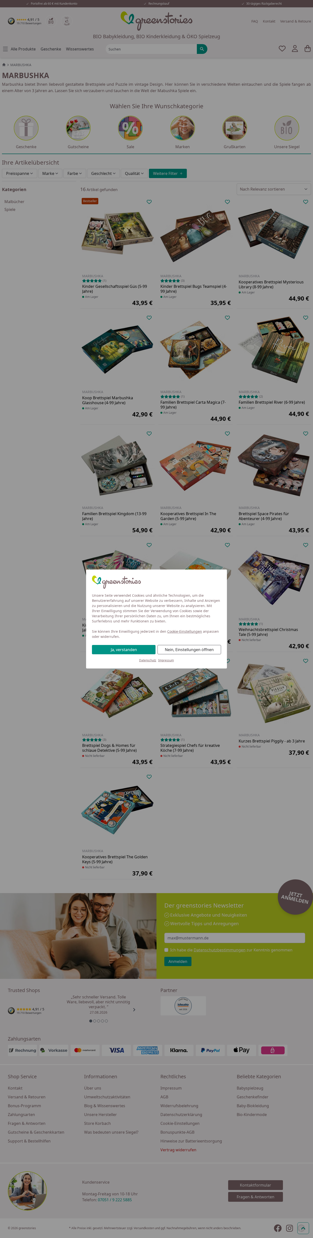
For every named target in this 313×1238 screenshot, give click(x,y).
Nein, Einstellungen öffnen (189, 649)
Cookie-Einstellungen (184, 631)
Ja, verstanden (124, 649)
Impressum (166, 660)
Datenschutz (147, 660)
